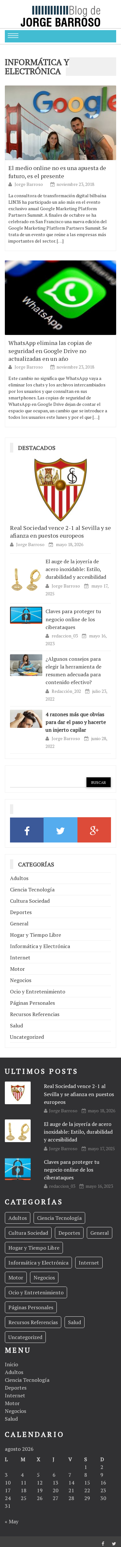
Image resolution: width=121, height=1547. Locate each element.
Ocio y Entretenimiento (37, 991)
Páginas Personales (32, 1002)
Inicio (11, 1364)
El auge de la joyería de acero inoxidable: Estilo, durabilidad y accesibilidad (75, 569)
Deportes (21, 912)
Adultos (19, 878)
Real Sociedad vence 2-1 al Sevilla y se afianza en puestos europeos (60, 531)
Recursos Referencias (34, 1014)
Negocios (20, 980)
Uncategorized (27, 1036)
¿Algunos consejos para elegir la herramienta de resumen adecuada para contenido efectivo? (73, 670)
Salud (16, 1025)
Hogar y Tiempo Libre (35, 934)
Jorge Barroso (29, 184)
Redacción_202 (67, 691)
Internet (20, 957)
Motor (17, 968)
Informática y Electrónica (40, 946)
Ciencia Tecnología (32, 889)
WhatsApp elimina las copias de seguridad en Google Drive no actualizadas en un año (50, 350)
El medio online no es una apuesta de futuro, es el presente (57, 171)
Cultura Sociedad (30, 900)
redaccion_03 (65, 636)
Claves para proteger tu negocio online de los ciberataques (73, 619)
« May (11, 1521)
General (19, 923)
